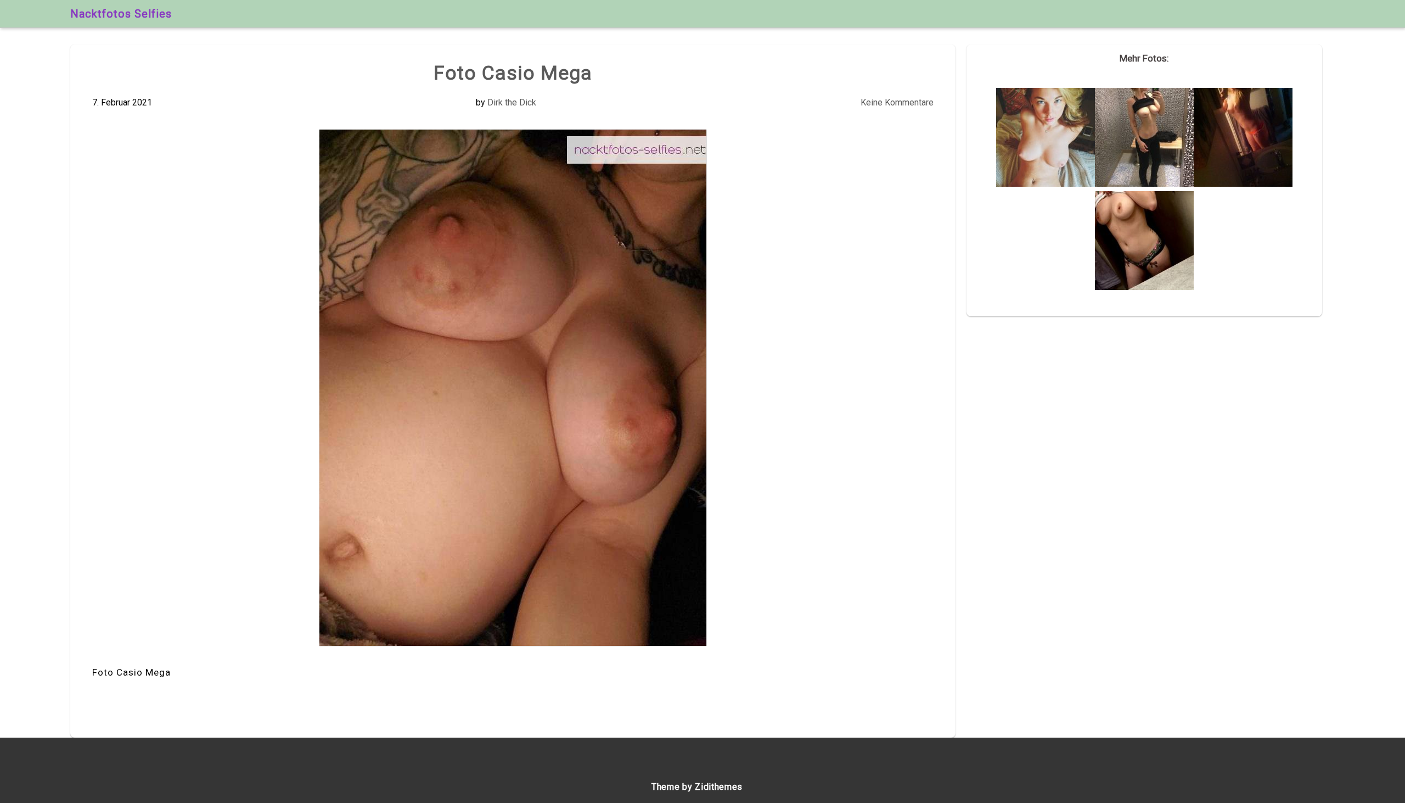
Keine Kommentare (897, 102)
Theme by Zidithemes (697, 787)
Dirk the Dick (511, 102)
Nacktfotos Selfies (121, 13)
